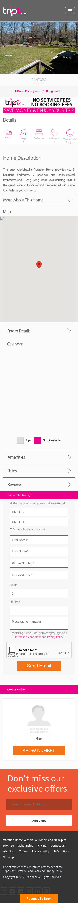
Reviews (14, 484)
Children (15, 602)
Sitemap (8, 857)
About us (9, 851)
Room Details (19, 330)
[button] (74, 25)
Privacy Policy (55, 637)
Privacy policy (40, 851)
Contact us (58, 845)
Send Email (39, 665)
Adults (13, 585)
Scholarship (25, 845)
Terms (23, 851)
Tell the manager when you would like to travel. (36, 503)
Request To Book (39, 898)
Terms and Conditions (28, 637)
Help (66, 851)
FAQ (56, 851)
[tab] (39, 331)
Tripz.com (31, 877)
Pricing (42, 845)
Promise (8, 845)
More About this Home (23, 199)
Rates (12, 470)
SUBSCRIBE (39, 821)
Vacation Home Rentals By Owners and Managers (34, 840)
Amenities (16, 457)
